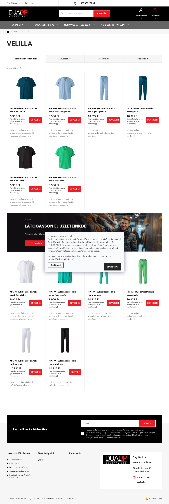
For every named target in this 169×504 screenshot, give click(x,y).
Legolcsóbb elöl (65, 59)
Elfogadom (112, 266)
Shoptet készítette (155, 498)
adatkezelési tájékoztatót (112, 435)
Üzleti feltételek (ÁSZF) (18, 467)
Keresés (101, 13)
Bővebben (36, 120)
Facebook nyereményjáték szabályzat (20, 476)
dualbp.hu (141, 482)
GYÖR (40, 460)
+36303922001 (143, 477)
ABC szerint (143, 59)
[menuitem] (18, 25)
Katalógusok (29, 3)
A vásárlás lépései (13, 3)
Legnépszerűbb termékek (26, 59)
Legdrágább (103, 59)
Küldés (147, 423)
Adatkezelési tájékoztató (19, 471)
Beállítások (55, 265)
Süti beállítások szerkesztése (65, 498)
